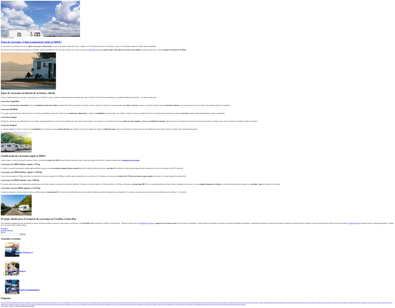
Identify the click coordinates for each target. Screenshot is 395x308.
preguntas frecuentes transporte (340, 302)
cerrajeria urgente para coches (109, 302)
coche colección (146, 302)
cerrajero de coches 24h (124, 302)
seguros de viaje (365, 302)
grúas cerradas (251, 302)
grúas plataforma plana (269, 302)
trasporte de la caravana (130, 160)
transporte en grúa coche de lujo (177, 304)
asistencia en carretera (24, 302)
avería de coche (79, 302)
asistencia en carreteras (37, 302)
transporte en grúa (162, 304)
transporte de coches (147, 223)
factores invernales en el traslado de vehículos (222, 302)
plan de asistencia (326, 302)
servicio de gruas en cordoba (378, 302)
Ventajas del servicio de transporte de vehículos (232, 304)
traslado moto (200, 304)
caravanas (86, 302)
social (3, 230)
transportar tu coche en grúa (72, 304)
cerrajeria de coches (95, 302)
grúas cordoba (259, 302)
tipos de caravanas (59, 304)
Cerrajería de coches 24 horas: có (19, 252)
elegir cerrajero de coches (175, 302)
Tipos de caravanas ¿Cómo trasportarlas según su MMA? (31, 42)
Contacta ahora (353, 223)
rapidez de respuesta (354, 302)
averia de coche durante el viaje (53, 302)
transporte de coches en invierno (115, 304)
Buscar (3, 232)
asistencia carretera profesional (9, 302)
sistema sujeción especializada (45, 304)
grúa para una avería (240, 302)
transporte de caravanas (86, 304)
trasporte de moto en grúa (212, 304)
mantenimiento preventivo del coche (301, 302)
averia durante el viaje (68, 302)
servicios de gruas (19, 304)
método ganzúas (316, 302)
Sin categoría (9, 230)
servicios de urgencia (30, 304)
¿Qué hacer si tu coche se (15, 271)
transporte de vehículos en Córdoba (147, 304)
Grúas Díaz (92, 50)
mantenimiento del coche (283, 302)
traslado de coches (191, 304)
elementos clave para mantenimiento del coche (196, 302)
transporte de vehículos (130, 304)
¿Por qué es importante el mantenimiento (22, 290)
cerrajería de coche (136, 302)
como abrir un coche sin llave (160, 302)
